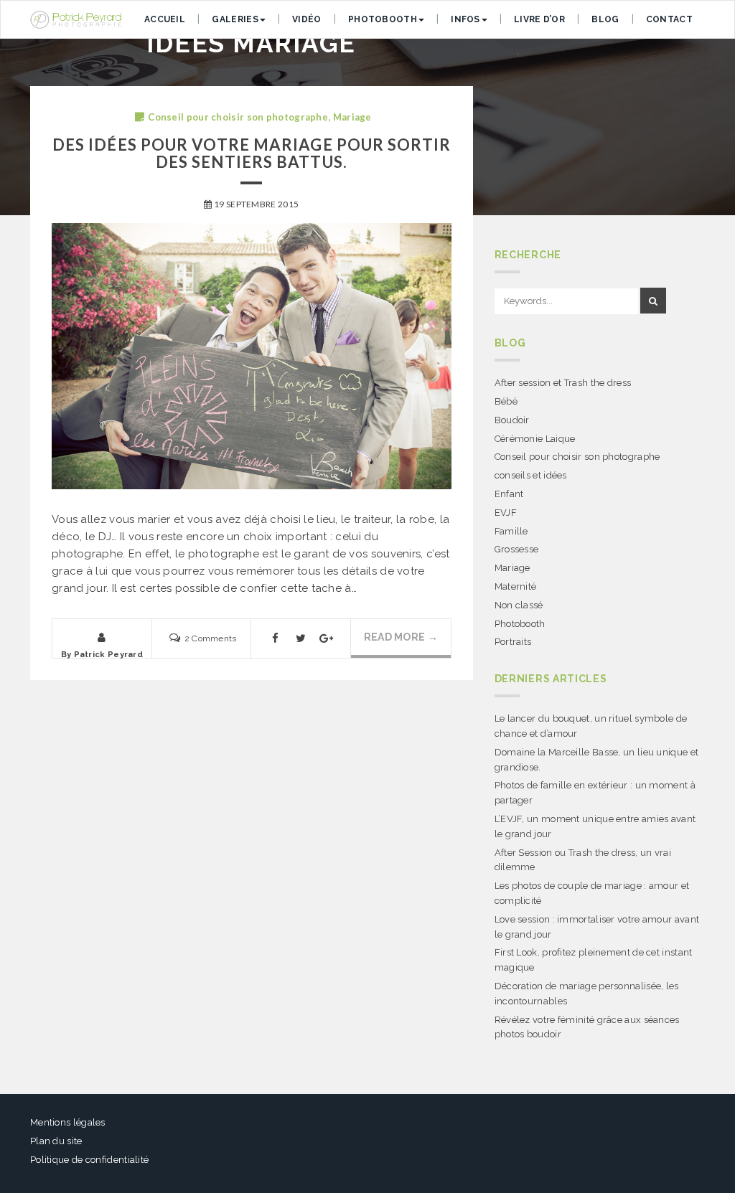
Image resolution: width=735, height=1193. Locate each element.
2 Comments (210, 638)
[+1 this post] (325, 641)
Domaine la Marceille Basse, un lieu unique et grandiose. (597, 760)
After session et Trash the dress (563, 382)
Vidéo (307, 19)
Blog (605, 19)
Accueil (164, 19)
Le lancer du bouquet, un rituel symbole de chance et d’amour (591, 726)
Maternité (516, 586)
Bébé (506, 401)
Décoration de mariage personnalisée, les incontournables (587, 993)
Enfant (509, 494)
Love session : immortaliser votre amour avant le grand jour (597, 927)
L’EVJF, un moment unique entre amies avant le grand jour (595, 826)
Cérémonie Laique (535, 438)
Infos (465, 19)
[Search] (653, 300)
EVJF (506, 512)
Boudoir (512, 420)
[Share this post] (275, 641)
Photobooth (382, 19)
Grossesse (517, 549)
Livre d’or (539, 19)
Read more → (401, 637)
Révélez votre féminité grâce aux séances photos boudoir (587, 1027)
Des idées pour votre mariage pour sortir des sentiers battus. (251, 153)
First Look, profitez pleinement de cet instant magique (594, 960)
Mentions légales (68, 1122)
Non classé (519, 605)
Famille (511, 531)
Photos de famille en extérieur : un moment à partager (595, 793)
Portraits (513, 641)
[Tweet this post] (300, 641)
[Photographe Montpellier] (75, 19)
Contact (669, 19)
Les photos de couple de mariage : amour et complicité (592, 893)
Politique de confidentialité (89, 1159)
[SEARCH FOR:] (566, 301)
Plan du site (56, 1141)
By (102, 654)
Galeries (235, 19)
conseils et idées (531, 475)
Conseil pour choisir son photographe (238, 117)
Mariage (352, 117)
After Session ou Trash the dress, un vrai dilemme (583, 860)
